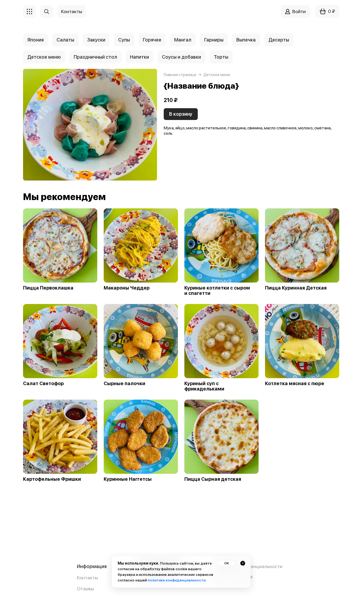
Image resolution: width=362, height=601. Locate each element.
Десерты (278, 40)
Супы (124, 40)
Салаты (65, 40)
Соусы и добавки (181, 57)
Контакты (87, 577)
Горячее (152, 40)
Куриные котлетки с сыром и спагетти (217, 290)
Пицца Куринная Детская (296, 288)
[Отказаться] (243, 563)
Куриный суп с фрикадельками (204, 386)
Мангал (182, 40)
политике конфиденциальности (177, 580)
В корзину (180, 114)
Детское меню (44, 57)
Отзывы (85, 588)
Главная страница (180, 74)
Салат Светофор (43, 383)
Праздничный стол (95, 57)
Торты (221, 57)
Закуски (96, 40)
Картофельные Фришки (52, 479)
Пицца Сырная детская (212, 479)
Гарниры (213, 40)
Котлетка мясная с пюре (294, 383)
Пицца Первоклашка (48, 288)
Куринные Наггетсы (128, 479)
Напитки (139, 57)
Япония (35, 40)
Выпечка (246, 40)
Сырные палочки (124, 383)
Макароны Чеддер (127, 288)
